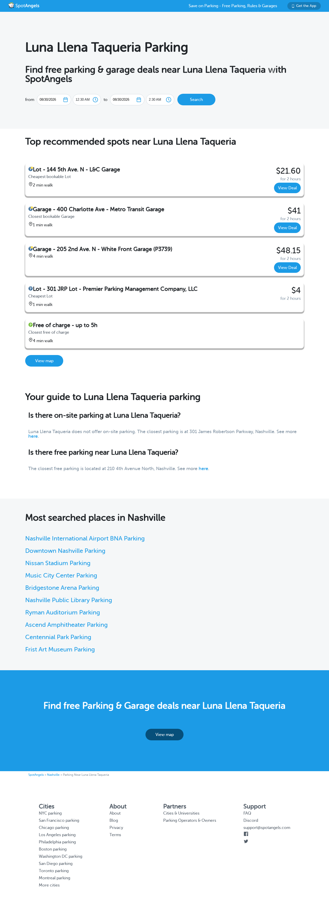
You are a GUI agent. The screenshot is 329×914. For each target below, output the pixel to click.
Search (196, 99)
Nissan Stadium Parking (57, 563)
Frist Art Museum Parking (60, 649)
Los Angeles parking (57, 835)
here (33, 436)
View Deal (287, 188)
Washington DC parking (60, 856)
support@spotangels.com (266, 827)
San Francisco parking (59, 820)
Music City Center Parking (61, 575)
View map (44, 361)
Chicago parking (54, 827)
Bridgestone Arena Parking (62, 587)
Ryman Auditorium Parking (62, 612)
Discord (250, 820)
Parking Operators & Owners (189, 820)
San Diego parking (55, 863)
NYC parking (50, 813)
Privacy (116, 827)
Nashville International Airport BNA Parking (85, 538)
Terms (115, 835)
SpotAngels (36, 774)
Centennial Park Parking (58, 637)
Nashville (53, 774)
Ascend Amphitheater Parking (66, 624)
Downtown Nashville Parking (65, 550)
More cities (49, 885)
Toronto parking (54, 871)
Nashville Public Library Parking (68, 600)
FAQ (247, 813)
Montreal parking (54, 878)
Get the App (306, 6)
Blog (113, 820)
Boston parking (53, 849)
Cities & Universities (181, 813)
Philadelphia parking (57, 842)
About (115, 813)
